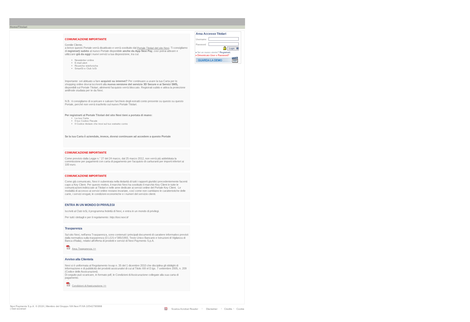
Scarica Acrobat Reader (184, 309)
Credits (228, 309)
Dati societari (19, 308)
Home (13, 26)
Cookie (240, 309)
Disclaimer (211, 309)
